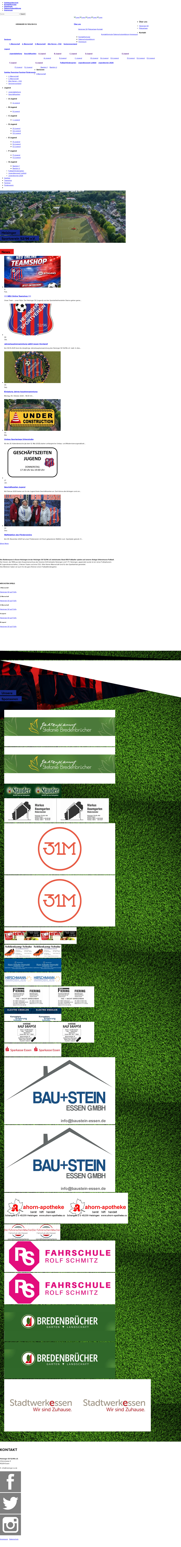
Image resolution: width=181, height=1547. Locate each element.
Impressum (8, 10)
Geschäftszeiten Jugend (14, 487)
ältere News (4, 543)
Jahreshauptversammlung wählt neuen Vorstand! (26, 344)
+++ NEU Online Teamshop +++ (17, 296)
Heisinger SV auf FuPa (8, 592)
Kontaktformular (10, 4)
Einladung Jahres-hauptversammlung (20, 391)
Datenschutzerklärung (12, 8)
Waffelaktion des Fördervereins (18, 535)
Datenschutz (13, 1539)
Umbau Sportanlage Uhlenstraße (19, 439)
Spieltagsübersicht (11, 3)
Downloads (8, 6)
